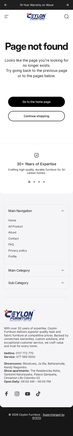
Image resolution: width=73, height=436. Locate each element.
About (12, 232)
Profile (12, 256)
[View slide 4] (43, 181)
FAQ (11, 244)
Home (12, 220)
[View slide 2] (34, 181)
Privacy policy (17, 250)
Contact (13, 238)
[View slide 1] (29, 181)
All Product (15, 226)
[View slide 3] (38, 181)
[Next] (67, 5)
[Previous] (5, 5)
